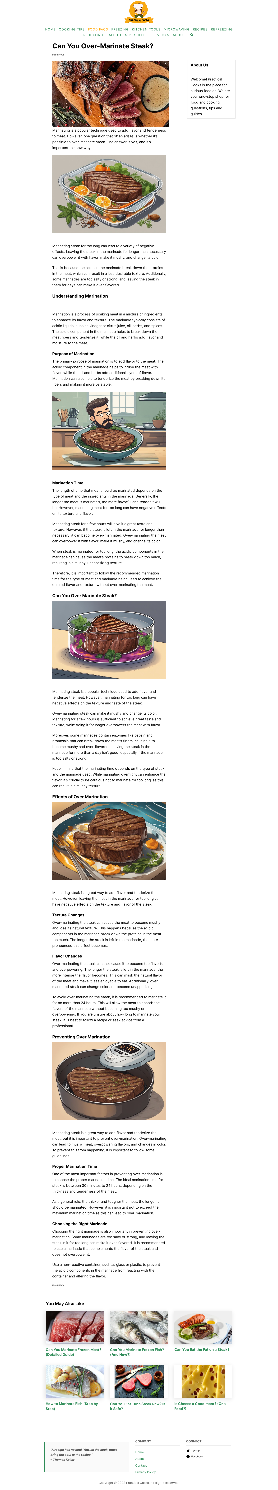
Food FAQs (58, 54)
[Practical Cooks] (139, 12)
